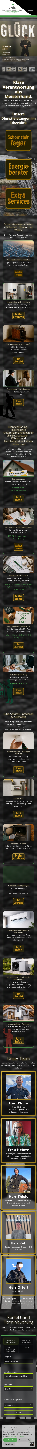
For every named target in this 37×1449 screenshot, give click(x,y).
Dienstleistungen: (17, 1374)
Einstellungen (9, 1444)
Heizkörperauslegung (22, 587)
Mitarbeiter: (8, 1384)
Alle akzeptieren (10, 1440)
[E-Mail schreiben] (21, 1265)
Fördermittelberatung (20, 536)
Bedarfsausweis (18, 488)
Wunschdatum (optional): (13, 1400)
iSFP (9, 536)
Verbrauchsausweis (18, 490)
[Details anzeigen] (18, 273)
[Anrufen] (14, 1265)
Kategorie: (7, 1357)
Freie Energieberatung (18, 683)
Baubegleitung (18, 538)
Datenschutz (12, 1436)
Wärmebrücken (18, 589)
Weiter (18, 1412)
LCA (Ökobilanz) (11, 635)
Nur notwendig (24, 1440)
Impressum (21, 1436)
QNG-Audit (23, 635)
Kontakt (19, 1299)
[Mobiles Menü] (30, 8)
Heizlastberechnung (12, 584)
